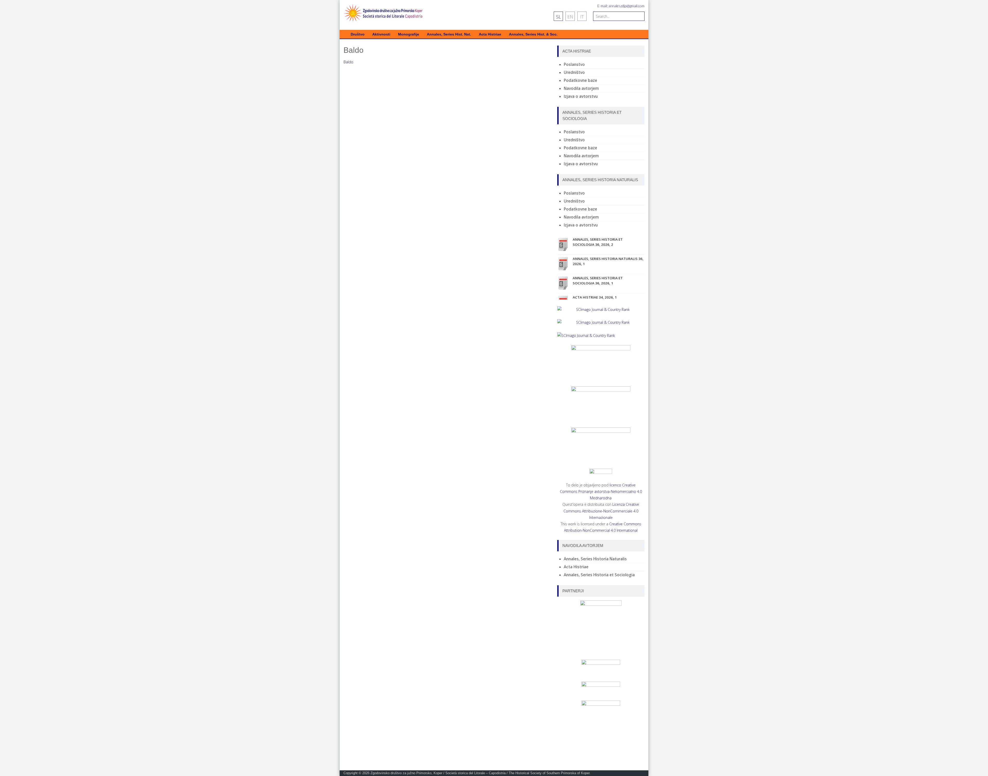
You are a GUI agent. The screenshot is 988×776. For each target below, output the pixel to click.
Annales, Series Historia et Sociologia (599, 575)
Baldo (348, 61)
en (570, 17)
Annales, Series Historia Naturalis (595, 559)
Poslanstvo (574, 64)
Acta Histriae (490, 34)
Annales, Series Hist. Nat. (449, 34)
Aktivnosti (381, 34)
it (582, 17)
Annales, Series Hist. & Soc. (533, 34)
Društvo (358, 34)
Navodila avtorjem (581, 88)
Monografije (408, 34)
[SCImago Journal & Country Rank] (601, 309)
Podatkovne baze (580, 80)
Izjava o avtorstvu (581, 96)
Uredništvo (574, 72)
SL (558, 17)
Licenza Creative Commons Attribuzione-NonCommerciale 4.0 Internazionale (601, 511)
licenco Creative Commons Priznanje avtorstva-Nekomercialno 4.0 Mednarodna (601, 491)
